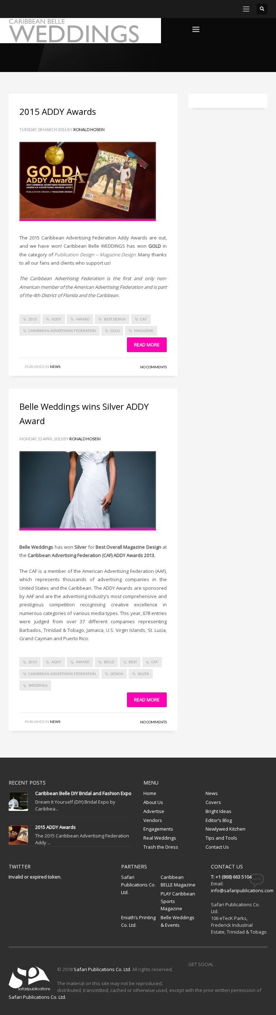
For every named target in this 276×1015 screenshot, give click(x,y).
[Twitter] (24, 9)
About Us (153, 802)
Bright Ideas (218, 811)
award (82, 319)
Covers (213, 802)
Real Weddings (159, 838)
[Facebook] (14, 9)
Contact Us (217, 847)
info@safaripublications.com (242, 890)
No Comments (153, 367)
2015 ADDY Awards (57, 111)
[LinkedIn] (57, 9)
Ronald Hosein (89, 129)
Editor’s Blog (219, 820)
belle (109, 662)
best (133, 662)
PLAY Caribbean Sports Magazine (178, 901)
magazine (143, 330)
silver (143, 674)
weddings (37, 685)
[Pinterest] (35, 9)
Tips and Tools (221, 838)
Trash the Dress (160, 847)
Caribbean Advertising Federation (62, 330)
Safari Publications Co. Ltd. (138, 884)
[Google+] (46, 9)
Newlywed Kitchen (225, 829)
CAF (143, 319)
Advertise (153, 811)
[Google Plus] (251, 964)
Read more (147, 344)
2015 (32, 319)
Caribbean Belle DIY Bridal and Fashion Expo (83, 793)
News (55, 366)
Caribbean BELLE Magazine (178, 881)
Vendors (152, 820)
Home (149, 793)
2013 (32, 662)
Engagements (158, 829)
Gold (115, 330)
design (116, 674)
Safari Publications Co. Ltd (102, 969)
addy (56, 319)
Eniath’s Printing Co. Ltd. (138, 921)
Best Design (115, 319)
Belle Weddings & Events (177, 921)
